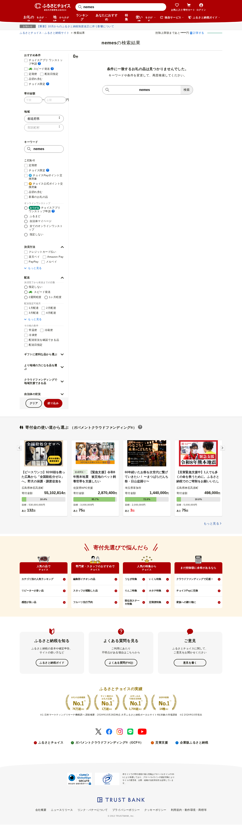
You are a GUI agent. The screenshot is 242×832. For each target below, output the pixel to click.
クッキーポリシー (155, 809)
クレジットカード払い (42, 251)
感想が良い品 (29, 602)
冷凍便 (33, 334)
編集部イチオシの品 (84, 579)
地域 (61, 18)
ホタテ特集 (155, 590)
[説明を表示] (39, 63)
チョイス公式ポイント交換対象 (46, 185)
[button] (44, 247)
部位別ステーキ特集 (132, 602)
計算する (198, 32)
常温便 (33, 330)
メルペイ (51, 261)
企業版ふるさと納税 (194, 742)
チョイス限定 (39, 83)
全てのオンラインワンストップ (46, 227)
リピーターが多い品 (33, 590)
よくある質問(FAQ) (121, 662)
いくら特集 (155, 579)
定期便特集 (155, 602)
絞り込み (53, 403)
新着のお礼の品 (38, 196)
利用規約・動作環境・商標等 (189, 809)
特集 (126, 17)
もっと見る (35, 268)
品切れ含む (36, 78)
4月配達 (51, 312)
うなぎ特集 (131, 579)
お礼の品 (33, 18)
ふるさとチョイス (50, 742)
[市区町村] (44, 127)
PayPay (33, 261)
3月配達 (34, 312)
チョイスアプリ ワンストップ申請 (46, 62)
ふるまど (35, 216)
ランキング (82, 17)
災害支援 (161, 742)
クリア (34, 403)
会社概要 (40, 809)
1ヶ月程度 (55, 297)
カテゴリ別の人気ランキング (38, 579)
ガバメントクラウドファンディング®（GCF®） (109, 742)
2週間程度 (35, 297)
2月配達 (51, 307)
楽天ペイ (34, 256)
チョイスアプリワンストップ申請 (44, 209)
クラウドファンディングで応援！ (194, 579)
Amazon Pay (55, 256)
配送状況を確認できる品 (44, 339)
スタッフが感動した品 (85, 590)
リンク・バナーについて (93, 809)
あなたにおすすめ (107, 17)
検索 (187, 89)
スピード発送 (41, 68)
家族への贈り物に (186, 602)
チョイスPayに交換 (187, 590)
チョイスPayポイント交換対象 (45, 177)
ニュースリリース (62, 809)
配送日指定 (51, 73)
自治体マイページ (40, 221)
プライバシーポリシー (126, 809)
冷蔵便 (49, 330)
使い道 (144, 18)
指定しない (36, 234)
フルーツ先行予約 (83, 602)
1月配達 (34, 307)
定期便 (33, 73)
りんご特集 (131, 590)
